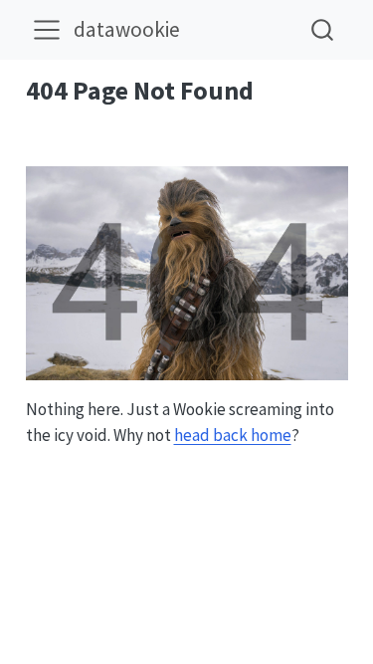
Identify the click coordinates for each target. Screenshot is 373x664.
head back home (232, 435)
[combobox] (323, 29)
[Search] (322, 29)
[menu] (47, 30)
